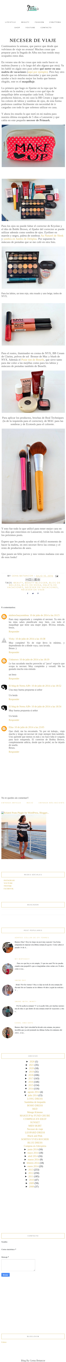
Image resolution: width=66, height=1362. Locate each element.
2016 (30, 1082)
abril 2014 (33, 1156)
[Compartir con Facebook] (35, 579)
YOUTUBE (30, 28)
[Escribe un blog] (29, 579)
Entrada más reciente (52, 803)
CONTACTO (46, 28)
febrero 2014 (33, 1163)
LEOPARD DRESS (35, 1132)
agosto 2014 (33, 1092)
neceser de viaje (33, 589)
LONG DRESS (35, 1098)
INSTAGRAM (9, 880)
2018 (30, 1075)
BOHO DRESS (35, 1105)
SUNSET (35, 1122)
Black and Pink (34, 1136)
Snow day (20, 980)
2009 (31, 1183)
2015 (30, 1085)
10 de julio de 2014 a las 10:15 (45, 615)
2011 (30, 1176)
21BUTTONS (55, 22)
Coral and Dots (24, 1023)
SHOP (17, 28)
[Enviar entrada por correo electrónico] (56, 576)
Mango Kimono (35, 1112)
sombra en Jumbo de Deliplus (20, 238)
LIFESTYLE (10, 22)
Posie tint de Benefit (32, 359)
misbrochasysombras (19, 615)
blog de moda (31, 585)
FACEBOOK (9, 888)
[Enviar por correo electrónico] (27, 579)
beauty (18, 583)
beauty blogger (36, 583)
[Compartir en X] (32, 579)
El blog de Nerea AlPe (20, 685)
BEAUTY (25, 22)
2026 (32, 1061)
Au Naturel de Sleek (52, 235)
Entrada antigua (11, 803)
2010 (31, 1179)
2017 (30, 1078)
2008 (31, 1186)
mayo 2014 (32, 1152)
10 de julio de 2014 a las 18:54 (46, 706)
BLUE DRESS (35, 1142)
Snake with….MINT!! (25, 1001)
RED (34, 1109)
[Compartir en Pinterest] (38, 579)
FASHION (39, 22)
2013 (30, 1169)
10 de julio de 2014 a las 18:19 (34, 659)
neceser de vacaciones (41, 587)
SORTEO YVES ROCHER (35, 1139)
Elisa (11, 727)
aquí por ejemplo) (38, 71)
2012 (30, 1173)
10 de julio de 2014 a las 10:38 (30, 638)
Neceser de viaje (35, 1129)
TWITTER (8, 886)
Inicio (29, 803)
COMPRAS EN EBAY (35, 1119)
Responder (14, 631)
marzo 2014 (33, 1159)
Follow (4, 1342)
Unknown (14, 659)
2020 (31, 1068)
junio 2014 (33, 1149)
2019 (31, 1071)
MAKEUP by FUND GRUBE (35, 1115)
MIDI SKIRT (35, 1125)
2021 (31, 1065)
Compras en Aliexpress (35, 1146)
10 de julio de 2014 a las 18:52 (46, 685)
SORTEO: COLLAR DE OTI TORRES (32, 938)
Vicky (12, 638)
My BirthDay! (22, 959)
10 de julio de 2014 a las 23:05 (29, 727)
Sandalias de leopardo (35, 1102)
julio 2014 (33, 1095)
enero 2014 (32, 1166)
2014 (30, 1088)
